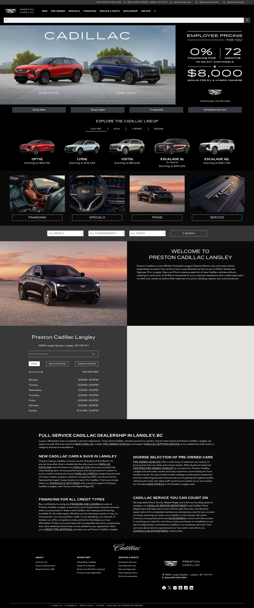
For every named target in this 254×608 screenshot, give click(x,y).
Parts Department (127, 573)
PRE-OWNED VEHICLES (146, 462)
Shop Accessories (127, 576)
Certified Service (127, 566)
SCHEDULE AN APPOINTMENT (151, 531)
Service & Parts (128, 557)
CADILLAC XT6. (81, 467)
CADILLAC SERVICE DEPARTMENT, (167, 505)
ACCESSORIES (177, 518)
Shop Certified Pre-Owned (91, 569)
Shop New (39, 109)
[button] (44, 11)
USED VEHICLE (155, 484)
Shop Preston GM (45, 569)
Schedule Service (215, 109)
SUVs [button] (117, 129)
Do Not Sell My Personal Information (125, 605)
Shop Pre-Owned (86, 566)
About (40, 557)
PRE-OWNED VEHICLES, (117, 444)
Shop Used (98, 109)
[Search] (247, 20)
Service (217, 217)
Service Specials (127, 569)
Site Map (100, 605)
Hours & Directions (45, 566)
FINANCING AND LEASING (85, 504)
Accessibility (71, 605)
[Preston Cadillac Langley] (19, 11)
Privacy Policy (87, 605)
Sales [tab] (34, 363)
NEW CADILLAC (84, 444)
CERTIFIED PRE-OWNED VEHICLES (153, 468)
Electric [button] (96, 129)
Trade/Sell (156, 109)
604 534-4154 (90, 372)
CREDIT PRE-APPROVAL (58, 529)
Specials (97, 217)
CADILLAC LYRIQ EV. (86, 473)
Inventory (83, 557)
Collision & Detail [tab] (87, 363)
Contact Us (41, 562)
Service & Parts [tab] (57, 363)
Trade (157, 217)
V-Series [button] (137, 129)
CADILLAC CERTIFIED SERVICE (162, 444)
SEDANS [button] (158, 129)
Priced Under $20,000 (89, 573)
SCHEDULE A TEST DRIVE (65, 483)
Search (189, 233)
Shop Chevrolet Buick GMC (108, 2)
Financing (37, 217)
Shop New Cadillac (86, 562)
